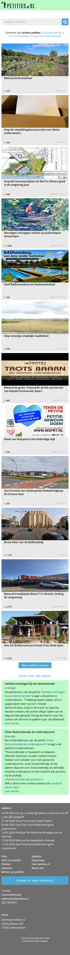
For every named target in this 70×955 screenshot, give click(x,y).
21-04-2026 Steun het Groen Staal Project (26, 821)
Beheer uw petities (12, 871)
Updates (36, 856)
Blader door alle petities (35, 676)
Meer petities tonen (35, 665)
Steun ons (37, 868)
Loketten (6, 868)
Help (4, 856)
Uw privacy (38, 860)
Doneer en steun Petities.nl (35, 880)
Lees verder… (13, 723)
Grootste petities (19, 36)
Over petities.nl (41, 864)
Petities (5, 864)
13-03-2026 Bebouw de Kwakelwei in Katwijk (28, 840)
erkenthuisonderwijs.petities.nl (24, 779)
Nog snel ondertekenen (46, 36)
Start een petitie (11, 860)
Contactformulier (11, 894)
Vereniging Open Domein (35, 941)
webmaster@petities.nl (14, 898)
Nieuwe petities (52, 32)
